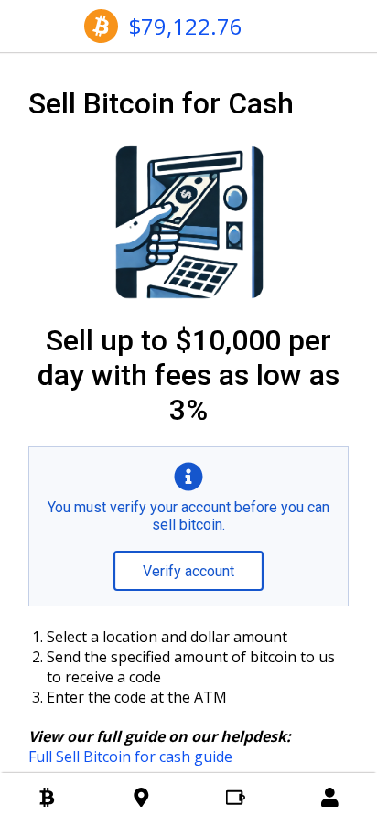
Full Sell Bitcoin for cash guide (130, 756)
